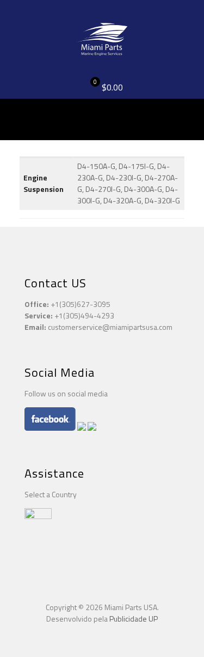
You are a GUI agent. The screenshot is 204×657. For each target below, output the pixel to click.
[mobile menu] (189, 22)
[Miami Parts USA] (102, 38)
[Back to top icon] (102, 581)
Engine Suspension (43, 183)
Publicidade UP (133, 618)
